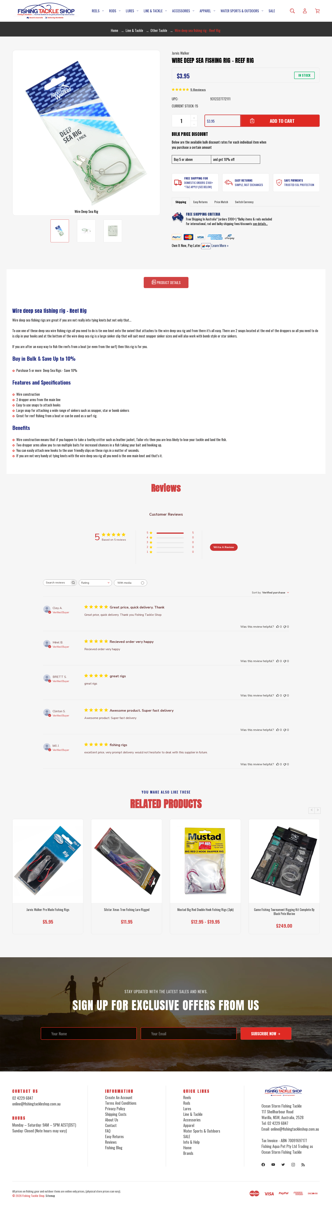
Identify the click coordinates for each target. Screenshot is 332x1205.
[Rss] (303, 1164)
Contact (111, 1125)
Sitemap (50, 1195)
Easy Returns (243, 180)
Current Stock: (185, 105)
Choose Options (47, 926)
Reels (96, 10)
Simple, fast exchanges (249, 185)
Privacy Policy (115, 1108)
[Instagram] (293, 1164)
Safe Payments (293, 180)
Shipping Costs (115, 1114)
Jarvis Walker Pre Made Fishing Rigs (47, 910)
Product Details (168, 282)
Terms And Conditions (120, 1103)
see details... (260, 223)
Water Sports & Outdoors (240, 10)
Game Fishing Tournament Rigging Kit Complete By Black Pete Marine (284, 912)
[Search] (292, 10)
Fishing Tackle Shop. (33, 1195)
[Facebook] (263, 1164)
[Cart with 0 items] (317, 10)
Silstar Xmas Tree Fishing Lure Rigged (126, 910)
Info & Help (191, 1142)
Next (318, 811)
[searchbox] (56, 583)
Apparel (205, 10)
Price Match (221, 202)
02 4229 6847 (22, 1098)
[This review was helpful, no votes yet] (277, 627)
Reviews (111, 1142)
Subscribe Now (264, 1033)
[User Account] (304, 10)
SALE (272, 10)
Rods (112, 10)
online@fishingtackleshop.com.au (36, 1104)
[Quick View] (48, 882)
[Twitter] (283, 1164)
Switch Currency (244, 202)
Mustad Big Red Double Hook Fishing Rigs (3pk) (205, 910)
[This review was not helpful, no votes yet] (284, 627)
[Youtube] (273, 1164)
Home (187, 1147)
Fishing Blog (113, 1147)
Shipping (180, 202)
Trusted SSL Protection (299, 185)
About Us (111, 1120)
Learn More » (220, 245)
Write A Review (223, 547)
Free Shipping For (196, 178)
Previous (312, 811)
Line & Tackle (153, 10)
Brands (188, 1153)
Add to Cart (282, 926)
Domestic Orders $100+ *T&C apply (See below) (198, 184)
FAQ (107, 1131)
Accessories (181, 10)
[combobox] (95, 582)
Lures (130, 10)
